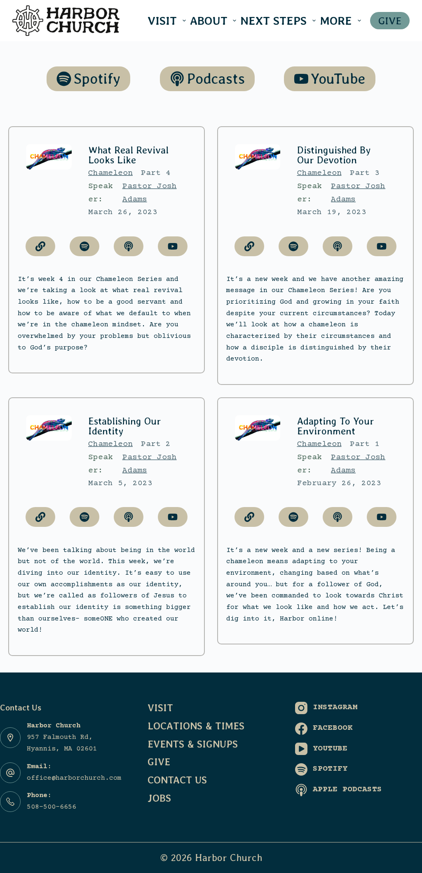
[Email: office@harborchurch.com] (10, 772)
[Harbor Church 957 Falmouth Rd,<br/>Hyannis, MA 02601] (10, 737)
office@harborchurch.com (74, 778)
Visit (162, 21)
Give (159, 762)
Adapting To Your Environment (335, 426)
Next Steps (273, 21)
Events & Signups (193, 744)
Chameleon (110, 173)
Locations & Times (196, 726)
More (336, 21)
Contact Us (177, 780)
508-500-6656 (51, 807)
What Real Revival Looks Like (128, 155)
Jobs (159, 798)
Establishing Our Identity (124, 426)
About (208, 21)
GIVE (389, 20)
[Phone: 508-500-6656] (10, 801)
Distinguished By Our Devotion (333, 155)
